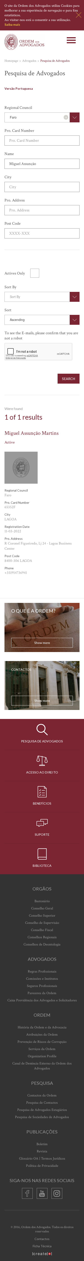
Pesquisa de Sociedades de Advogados (42, 1117)
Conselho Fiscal (42, 930)
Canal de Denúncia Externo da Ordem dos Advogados (42, 1066)
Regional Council (18, 107)
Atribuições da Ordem (42, 1034)
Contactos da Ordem (42, 1095)
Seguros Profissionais (42, 986)
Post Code (12, 223)
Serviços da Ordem (42, 1049)
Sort (7, 310)
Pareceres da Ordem (42, 993)
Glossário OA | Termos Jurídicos (42, 1158)
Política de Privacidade (42, 1165)
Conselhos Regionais (42, 937)
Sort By (10, 287)
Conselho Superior (42, 915)
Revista (42, 1151)
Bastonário (42, 901)
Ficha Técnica (42, 1246)
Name (9, 153)
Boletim (42, 1144)
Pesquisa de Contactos (42, 1102)
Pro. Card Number (19, 130)
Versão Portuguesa (18, 88)
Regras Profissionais (42, 971)
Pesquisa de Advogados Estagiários (42, 1110)
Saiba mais (12, 24)
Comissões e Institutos (42, 978)
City (7, 177)
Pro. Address (14, 200)
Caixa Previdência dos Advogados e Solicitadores (42, 1000)
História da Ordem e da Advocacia (42, 1027)
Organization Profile (42, 1056)
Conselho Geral (42, 908)
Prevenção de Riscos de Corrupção (42, 1041)
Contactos (42, 1239)
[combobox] (42, 117)
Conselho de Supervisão (42, 922)
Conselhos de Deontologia (42, 944)
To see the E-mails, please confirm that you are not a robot (41, 335)
